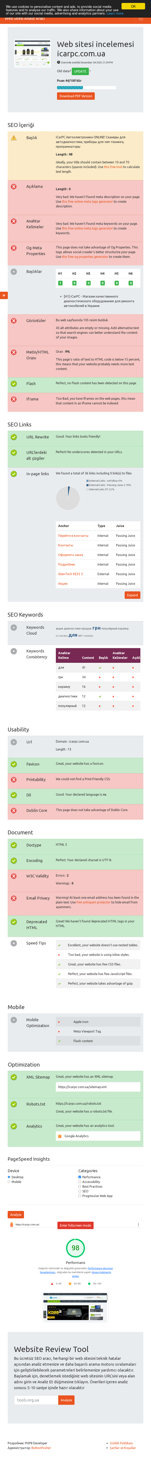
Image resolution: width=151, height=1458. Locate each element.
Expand (132, 595)
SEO (85, 1191)
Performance (91, 1177)
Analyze (15, 1214)
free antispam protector (93, 902)
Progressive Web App (97, 1196)
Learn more (115, 13)
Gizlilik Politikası (121, 1443)
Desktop (17, 1177)
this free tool (113, 167)
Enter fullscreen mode (75, 1225)
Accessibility (91, 1182)
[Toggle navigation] (140, 18)
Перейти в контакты (73, 535)
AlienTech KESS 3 (70, 574)
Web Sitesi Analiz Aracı (25, 18)
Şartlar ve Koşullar (123, 1448)
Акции (62, 583)
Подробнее (66, 564)
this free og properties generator (85, 256)
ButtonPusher (41, 1448)
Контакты (65, 545)
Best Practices (92, 1186)
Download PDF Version (76, 96)
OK (133, 6)
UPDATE (80, 71)
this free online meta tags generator (87, 201)
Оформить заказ (70, 555)
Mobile (16, 1182)
